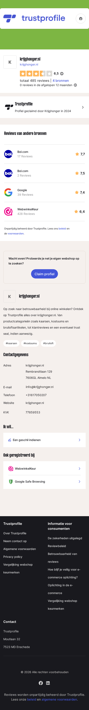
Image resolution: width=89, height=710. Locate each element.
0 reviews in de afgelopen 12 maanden (46, 85)
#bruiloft (48, 343)
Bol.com (22, 151)
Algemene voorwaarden (19, 549)
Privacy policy (12, 556)
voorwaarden (16, 233)
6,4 (82, 211)
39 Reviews (25, 194)
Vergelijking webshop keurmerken (18, 568)
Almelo (41, 377)
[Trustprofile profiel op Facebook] (41, 682)
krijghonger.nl (29, 64)
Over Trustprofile (14, 533)
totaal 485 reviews (34, 80)
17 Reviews (24, 156)
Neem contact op (15, 541)
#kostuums (30, 343)
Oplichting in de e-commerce (60, 589)
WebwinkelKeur (27, 209)
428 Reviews (26, 213)
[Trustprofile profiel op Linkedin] (48, 682)
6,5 (58, 73)
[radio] (23, 73)
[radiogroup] (36, 73)
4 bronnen (61, 80)
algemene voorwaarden (59, 699)
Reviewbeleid (57, 546)
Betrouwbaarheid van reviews (62, 557)
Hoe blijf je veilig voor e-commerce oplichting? (64, 573)
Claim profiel (44, 274)
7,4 (82, 192)
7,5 (82, 173)
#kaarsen (11, 343)
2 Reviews (24, 175)
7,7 (83, 154)
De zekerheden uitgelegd (65, 538)
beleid (62, 228)
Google (22, 190)
